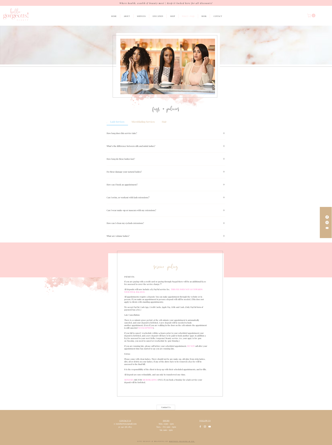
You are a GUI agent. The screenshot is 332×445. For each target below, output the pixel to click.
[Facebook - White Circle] (327, 217)
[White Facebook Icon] (200, 426)
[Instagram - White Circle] (327, 222)
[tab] (117, 121)
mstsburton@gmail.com (126, 423)
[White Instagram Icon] (204, 426)
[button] (311, 15)
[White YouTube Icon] (327, 228)
